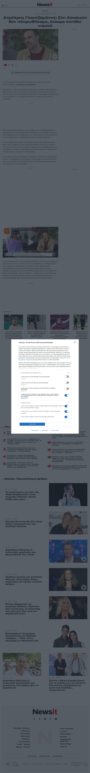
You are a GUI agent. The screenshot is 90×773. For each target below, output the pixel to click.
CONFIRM (32, 424)
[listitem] (45, 373)
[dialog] (45, 386)
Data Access (45, 430)
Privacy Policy (55, 430)
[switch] (67, 376)
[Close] (75, 342)
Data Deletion (35, 430)
